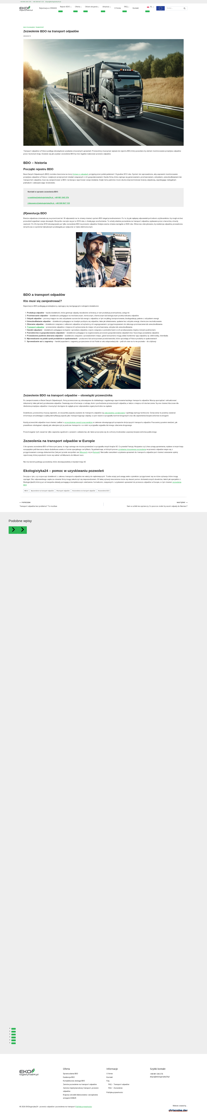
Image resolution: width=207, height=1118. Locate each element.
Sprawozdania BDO (70, 1074)
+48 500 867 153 (38, 1)
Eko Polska (27, 27)
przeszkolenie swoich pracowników (79, 422)
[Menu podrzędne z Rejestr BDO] (60, 11)
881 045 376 (63, 197)
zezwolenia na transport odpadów (83, 491)
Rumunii (96, 452)
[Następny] (22, 530)
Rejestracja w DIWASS (48, 8)
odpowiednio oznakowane (114, 413)
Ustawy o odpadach (80, 174)
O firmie (117, 8)
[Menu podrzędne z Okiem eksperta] (85, 11)
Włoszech (83, 452)
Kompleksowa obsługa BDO (74, 1081)
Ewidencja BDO (69, 1077)
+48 (56, 197)
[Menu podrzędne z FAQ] (124, 11)
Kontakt (136, 8)
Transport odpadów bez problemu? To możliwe (38, 504)
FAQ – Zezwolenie (115, 1088)
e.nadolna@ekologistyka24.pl (41, 197)
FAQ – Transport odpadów (118, 1084)
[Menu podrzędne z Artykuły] (103, 11)
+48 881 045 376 (25, 1)
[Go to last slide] (13, 530)
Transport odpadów (35, 327)
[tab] (13, 1029)
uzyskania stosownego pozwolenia (132, 449)
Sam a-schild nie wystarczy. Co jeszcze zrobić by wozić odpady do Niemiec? (157, 504)
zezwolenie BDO (103, 491)
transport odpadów (63, 491)
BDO (26, 491)
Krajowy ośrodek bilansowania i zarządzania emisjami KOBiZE (80, 1096)
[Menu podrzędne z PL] (147, 11)
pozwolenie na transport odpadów (42, 491)
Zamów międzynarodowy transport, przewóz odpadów (81, 1089)
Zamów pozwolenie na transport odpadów (80, 1084)
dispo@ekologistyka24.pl (53, 1)
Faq (107, 1081)
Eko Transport (38, 27)
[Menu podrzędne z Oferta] (75, 11)
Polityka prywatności (114, 1092)
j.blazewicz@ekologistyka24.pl (41, 203)
